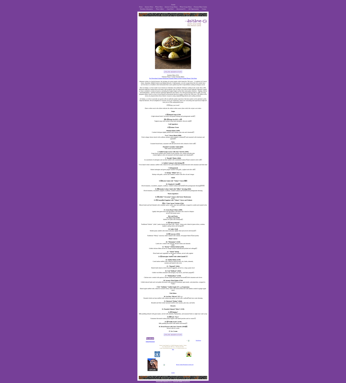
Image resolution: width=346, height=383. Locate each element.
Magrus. (164, 381)
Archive (173, 372)
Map (173, 349)
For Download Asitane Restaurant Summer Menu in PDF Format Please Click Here (173, 78)
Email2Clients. (181, 381)
